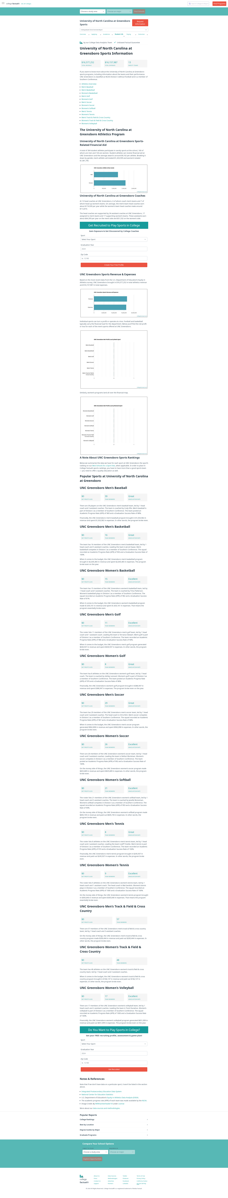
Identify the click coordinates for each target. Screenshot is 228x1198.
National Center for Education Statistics (97, 1094)
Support (96, 1183)
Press (95, 1178)
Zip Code (84, 254)
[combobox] (198, 4)
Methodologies (112, 1178)
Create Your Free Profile (114, 265)
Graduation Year (87, 245)
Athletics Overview (88, 84)
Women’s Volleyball (89, 123)
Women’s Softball (88, 108)
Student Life (119, 34)
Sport (83, 235)
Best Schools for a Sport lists (103, 465)
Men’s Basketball (88, 90)
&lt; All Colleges (26, 4)
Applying (94, 34)
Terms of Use (141, 1176)
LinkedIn (125, 1183)
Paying (129, 34)
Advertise (111, 1181)
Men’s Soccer (86, 102)
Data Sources (112, 1176)
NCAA (144, 1100)
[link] (85, 34)
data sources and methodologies (106, 1108)
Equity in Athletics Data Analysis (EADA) (122, 1097)
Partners (110, 1183)
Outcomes (141, 34)
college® (84, 1181)
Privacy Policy (141, 1178)
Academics (106, 34)
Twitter (125, 1176)
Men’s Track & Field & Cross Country (95, 117)
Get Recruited (114, 1069)
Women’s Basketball (89, 93)
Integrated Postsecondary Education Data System (101, 1091)
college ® (13, 3)
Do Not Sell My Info (141, 1184)
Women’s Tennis (87, 114)
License (121, 1104)
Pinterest (125, 1178)
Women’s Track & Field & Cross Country (97, 120)
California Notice (142, 1181)
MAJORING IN (113, 1148)
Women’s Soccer (87, 105)
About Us (96, 1176)
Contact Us (97, 1181)
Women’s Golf (87, 99)
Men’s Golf (85, 96)
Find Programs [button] (219, 3)
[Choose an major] (119, 11)
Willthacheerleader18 (104, 1104)
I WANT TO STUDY (88, 1148)
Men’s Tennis (86, 111)
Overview (83, 34)
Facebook (126, 1181)
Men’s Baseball (87, 87)
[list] (85, 34)
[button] (140, 22)
